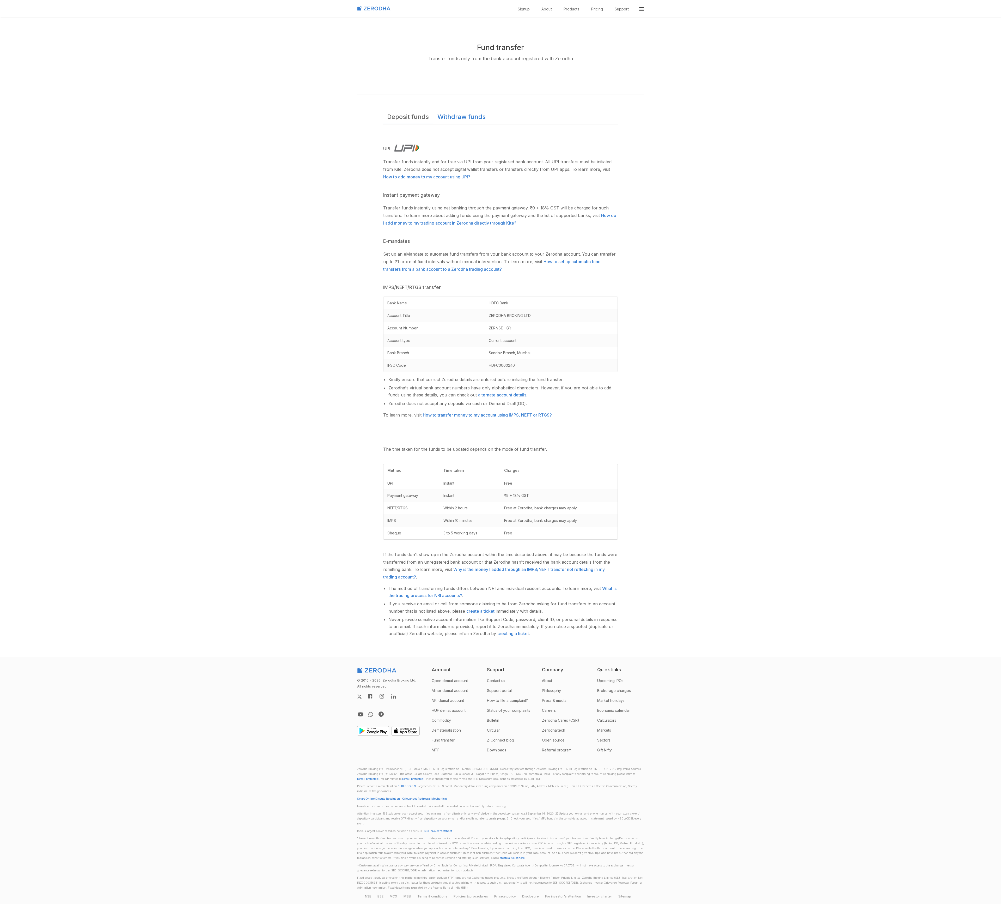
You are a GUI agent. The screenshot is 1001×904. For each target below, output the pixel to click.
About (546, 9)
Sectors (604, 740)
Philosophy (551, 690)
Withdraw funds (461, 116)
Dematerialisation (446, 730)
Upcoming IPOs (610, 680)
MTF (436, 750)
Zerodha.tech (553, 730)
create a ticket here (511, 858)
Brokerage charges (614, 690)
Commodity (441, 720)
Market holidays (611, 700)
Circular (493, 730)
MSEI (407, 896)
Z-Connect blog (500, 740)
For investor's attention (563, 896)
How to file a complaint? (507, 700)
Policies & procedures (471, 896)
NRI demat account (448, 700)
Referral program (556, 750)
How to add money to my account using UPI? (426, 176)
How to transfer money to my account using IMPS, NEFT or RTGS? (487, 415)
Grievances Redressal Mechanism (424, 798)
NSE (368, 896)
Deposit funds (408, 116)
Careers (549, 710)
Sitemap (624, 896)
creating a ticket (513, 633)
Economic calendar (613, 710)
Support (622, 9)
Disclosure (530, 896)
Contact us (496, 680)
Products (571, 9)
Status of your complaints (508, 710)
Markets (604, 730)
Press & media (554, 700)
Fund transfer (443, 740)
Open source (553, 740)
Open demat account (450, 680)
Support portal (499, 690)
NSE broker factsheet (438, 831)
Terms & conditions (432, 896)
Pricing (597, 9)
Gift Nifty (604, 750)
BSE (380, 896)
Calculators (606, 720)
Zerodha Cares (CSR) (560, 720)
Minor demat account (450, 690)
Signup (524, 9)
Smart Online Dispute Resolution (378, 798)
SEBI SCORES (407, 786)
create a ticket (480, 611)
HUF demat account (449, 710)
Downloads (496, 750)
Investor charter (599, 896)
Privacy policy (505, 896)
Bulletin (493, 720)
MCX (393, 896)
